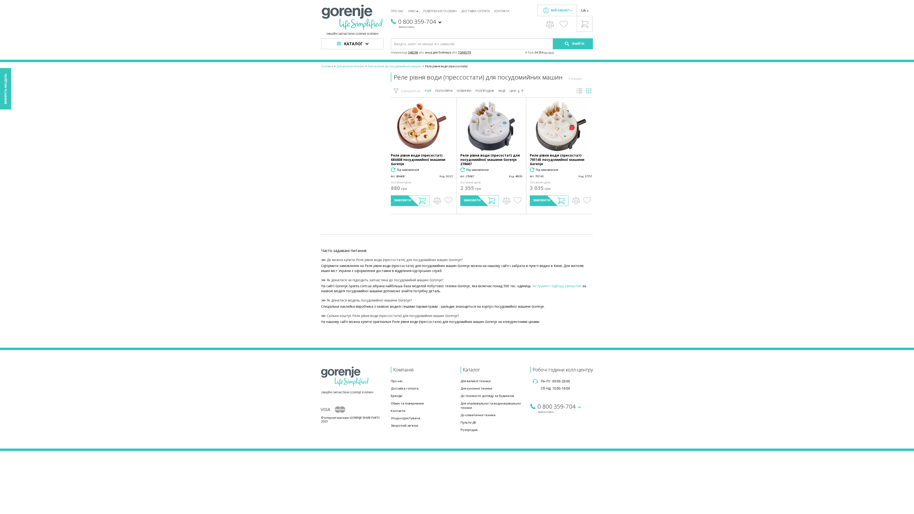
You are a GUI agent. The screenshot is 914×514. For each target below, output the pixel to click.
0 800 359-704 (417, 21)
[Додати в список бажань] (448, 200)
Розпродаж (485, 91)
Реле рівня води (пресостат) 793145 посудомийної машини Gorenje (557, 159)
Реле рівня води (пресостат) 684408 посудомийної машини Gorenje (418, 159)
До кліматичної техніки (478, 415)
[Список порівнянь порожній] (550, 24)
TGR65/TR (464, 52)
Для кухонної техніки (476, 388)
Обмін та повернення (407, 403)
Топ (427, 91)
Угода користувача (405, 418)
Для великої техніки (476, 381)
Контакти (501, 11)
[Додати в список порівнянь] (437, 200)
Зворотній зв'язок (404, 425)
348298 (413, 52)
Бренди (396, 396)
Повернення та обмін (440, 11)
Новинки (464, 91)
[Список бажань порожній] (564, 24)
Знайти (577, 44)
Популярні (443, 91)
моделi (549, 52)
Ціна (513, 91)
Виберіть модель (5, 89)
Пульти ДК (468, 422)
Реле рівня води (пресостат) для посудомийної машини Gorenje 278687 (490, 159)
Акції (501, 91)
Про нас (397, 11)
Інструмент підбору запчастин (556, 286)
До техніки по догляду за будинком (487, 396)
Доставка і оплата (476, 11)
